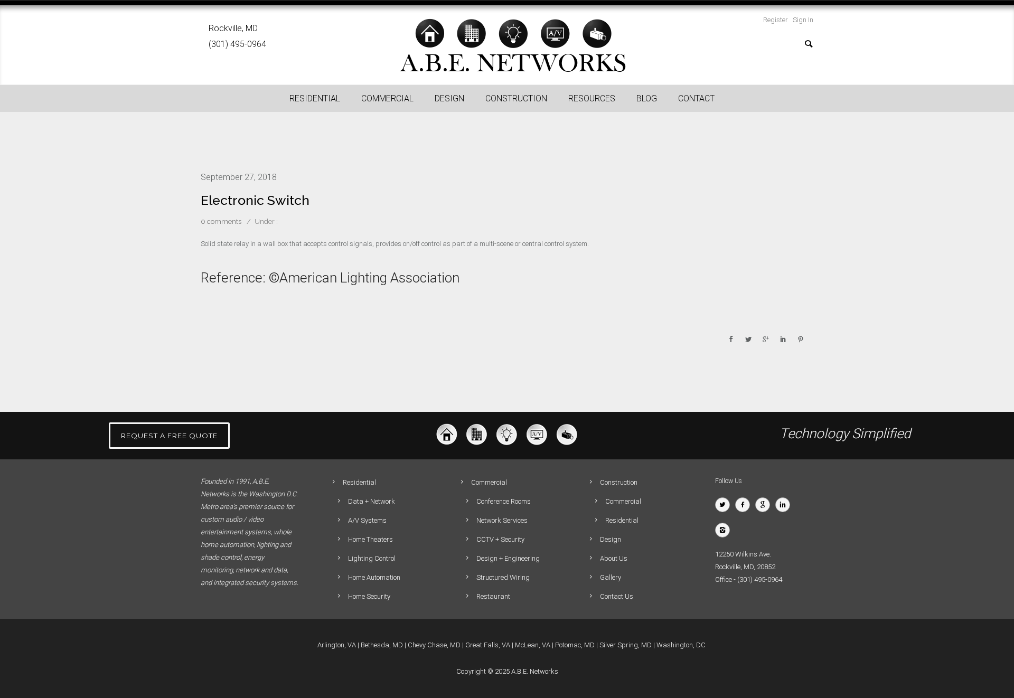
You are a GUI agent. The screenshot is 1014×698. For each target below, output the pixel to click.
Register (775, 20)
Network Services (502, 520)
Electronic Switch (255, 200)
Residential (622, 520)
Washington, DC (681, 645)
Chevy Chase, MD (434, 645)
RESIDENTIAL (314, 98)
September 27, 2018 (239, 177)
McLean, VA (532, 645)
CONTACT (696, 98)
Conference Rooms (503, 501)
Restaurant (493, 596)
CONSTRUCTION (516, 98)
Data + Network (371, 501)
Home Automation (374, 577)
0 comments (221, 221)
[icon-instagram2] (725, 530)
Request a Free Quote (169, 435)
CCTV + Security (500, 539)
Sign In (803, 20)
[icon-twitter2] (725, 504)
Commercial (623, 501)
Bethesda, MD (382, 645)
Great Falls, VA (487, 645)
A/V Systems (367, 520)
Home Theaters (370, 539)
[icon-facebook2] (745, 504)
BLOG (646, 98)
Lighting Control (372, 558)
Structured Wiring (503, 577)
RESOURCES (591, 98)
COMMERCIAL (387, 98)
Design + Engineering (508, 558)
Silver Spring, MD (625, 645)
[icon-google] (765, 504)
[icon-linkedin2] (785, 504)
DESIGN (449, 98)
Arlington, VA (336, 645)
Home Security (369, 596)
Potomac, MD (575, 645)
